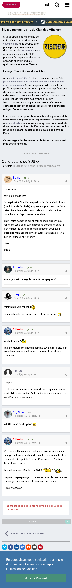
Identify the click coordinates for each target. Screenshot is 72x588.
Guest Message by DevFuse (36, 153)
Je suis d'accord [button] (36, 578)
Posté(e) (26, 181)
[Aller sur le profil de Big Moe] (8, 414)
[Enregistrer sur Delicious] (22, 547)
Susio (9, 165)
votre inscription (19, 78)
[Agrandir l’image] (34, 424)
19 (27, 178)
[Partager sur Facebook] (10, 547)
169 (31, 329)
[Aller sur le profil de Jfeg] (8, 296)
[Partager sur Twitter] (4, 547)
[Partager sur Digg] (16, 547)
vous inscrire (10, 43)
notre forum (27, 50)
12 (26, 295)
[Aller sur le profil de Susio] (8, 180)
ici (45, 71)
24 (30, 267)
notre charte (13, 123)
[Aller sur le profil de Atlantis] (8, 331)
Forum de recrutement (48, 165)
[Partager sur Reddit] (28, 547)
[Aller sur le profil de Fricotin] (8, 269)
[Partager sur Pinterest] (40, 547)
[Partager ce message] (66, 181)
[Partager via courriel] (34, 547)
